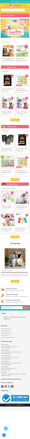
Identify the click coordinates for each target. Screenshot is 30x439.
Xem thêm (15, 281)
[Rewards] (4, 435)
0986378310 (8, 348)
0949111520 (8, 353)
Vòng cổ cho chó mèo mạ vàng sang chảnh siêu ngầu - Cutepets (7, 230)
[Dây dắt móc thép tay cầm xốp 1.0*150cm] (7, 197)
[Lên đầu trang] (22, 436)
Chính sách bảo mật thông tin (7, 337)
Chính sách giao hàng (6, 330)
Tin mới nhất (15, 244)
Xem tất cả (15, 120)
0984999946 (8, 364)
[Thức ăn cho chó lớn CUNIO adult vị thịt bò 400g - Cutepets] (7, 102)
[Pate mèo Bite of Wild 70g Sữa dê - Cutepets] (7, 139)
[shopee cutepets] (15, 28)
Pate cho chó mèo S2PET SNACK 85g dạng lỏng (22, 90)
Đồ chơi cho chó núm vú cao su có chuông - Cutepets (21, 230)
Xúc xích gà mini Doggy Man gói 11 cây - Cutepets (7, 90)
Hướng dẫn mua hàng (6, 328)
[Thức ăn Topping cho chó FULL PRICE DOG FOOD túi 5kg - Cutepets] (8, 51)
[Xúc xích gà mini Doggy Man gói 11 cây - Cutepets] (7, 80)
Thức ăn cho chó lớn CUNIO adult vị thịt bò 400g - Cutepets (7, 113)
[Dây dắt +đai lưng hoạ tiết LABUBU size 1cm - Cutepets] (22, 197)
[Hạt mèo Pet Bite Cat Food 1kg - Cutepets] (7, 162)
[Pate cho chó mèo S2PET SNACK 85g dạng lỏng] (22, 80)
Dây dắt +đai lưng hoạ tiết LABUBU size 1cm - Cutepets (21, 207)
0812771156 (8, 375)
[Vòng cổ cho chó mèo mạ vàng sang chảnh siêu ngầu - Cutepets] (7, 219)
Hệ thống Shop (26, 1)
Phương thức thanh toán (6, 333)
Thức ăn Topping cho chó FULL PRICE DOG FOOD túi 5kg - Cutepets (8, 60)
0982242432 (8, 359)
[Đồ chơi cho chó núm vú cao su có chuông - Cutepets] (22, 219)
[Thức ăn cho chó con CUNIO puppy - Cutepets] (22, 102)
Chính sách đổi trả (5, 335)
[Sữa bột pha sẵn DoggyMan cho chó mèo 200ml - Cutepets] (22, 51)
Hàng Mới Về (6, 42)
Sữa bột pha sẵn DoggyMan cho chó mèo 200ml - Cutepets (21, 60)
